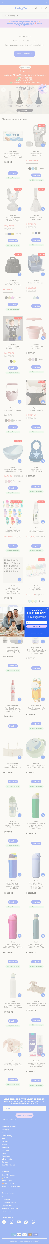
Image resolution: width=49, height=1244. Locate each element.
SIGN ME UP (37, 626)
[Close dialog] (47, 609)
